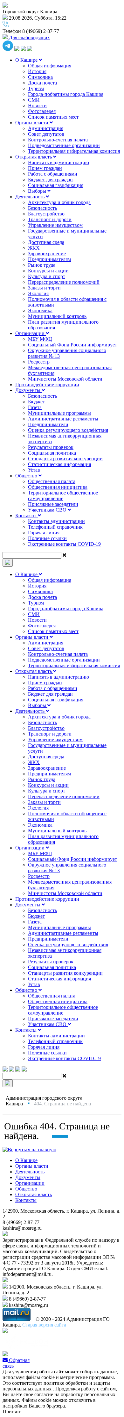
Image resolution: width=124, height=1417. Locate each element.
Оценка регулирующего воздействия (68, 430)
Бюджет (36, 401)
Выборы (37, 191)
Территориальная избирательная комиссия (74, 151)
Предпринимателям (49, 259)
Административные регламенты (63, 418)
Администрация (45, 128)
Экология (38, 293)
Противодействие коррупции (47, 384)
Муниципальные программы (59, 413)
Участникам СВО (48, 510)
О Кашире (27, 60)
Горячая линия (43, 532)
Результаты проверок (50, 447)
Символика (40, 77)
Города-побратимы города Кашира (65, 94)
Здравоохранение (47, 253)
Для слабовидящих (29, 37)
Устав (34, 470)
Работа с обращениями (52, 174)
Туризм (36, 88)
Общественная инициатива (57, 487)
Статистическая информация (59, 464)
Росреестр (39, 361)
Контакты (26, 515)
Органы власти (32, 122)
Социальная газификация (55, 185)
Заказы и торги (44, 287)
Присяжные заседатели (53, 504)
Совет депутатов (46, 134)
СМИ (34, 100)
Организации (30, 333)
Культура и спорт (46, 276)
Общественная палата (51, 481)
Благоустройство (46, 213)
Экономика (40, 310)
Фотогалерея (42, 111)
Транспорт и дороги (50, 219)
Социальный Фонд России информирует (72, 344)
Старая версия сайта (44, 1324)
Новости (37, 105)
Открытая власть (34, 156)
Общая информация (49, 65)
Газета (35, 407)
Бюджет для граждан (50, 179)
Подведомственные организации (64, 145)
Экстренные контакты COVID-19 (64, 544)
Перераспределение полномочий (64, 282)
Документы (28, 390)
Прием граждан (45, 168)
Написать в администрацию (58, 162)
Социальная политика (52, 453)
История (37, 71)
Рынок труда (41, 265)
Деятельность (30, 196)
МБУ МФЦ (40, 339)
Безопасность (42, 208)
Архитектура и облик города (59, 202)
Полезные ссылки (47, 538)
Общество (26, 475)
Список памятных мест (53, 117)
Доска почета (42, 82)
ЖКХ (34, 248)
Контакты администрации (56, 521)
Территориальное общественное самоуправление (63, 495)
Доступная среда (46, 242)
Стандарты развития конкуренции (65, 458)
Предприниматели (48, 424)
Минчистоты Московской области (65, 379)
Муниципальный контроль (57, 316)
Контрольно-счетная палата (58, 139)
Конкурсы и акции (48, 270)
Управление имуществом (55, 225)
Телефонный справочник (55, 527)
